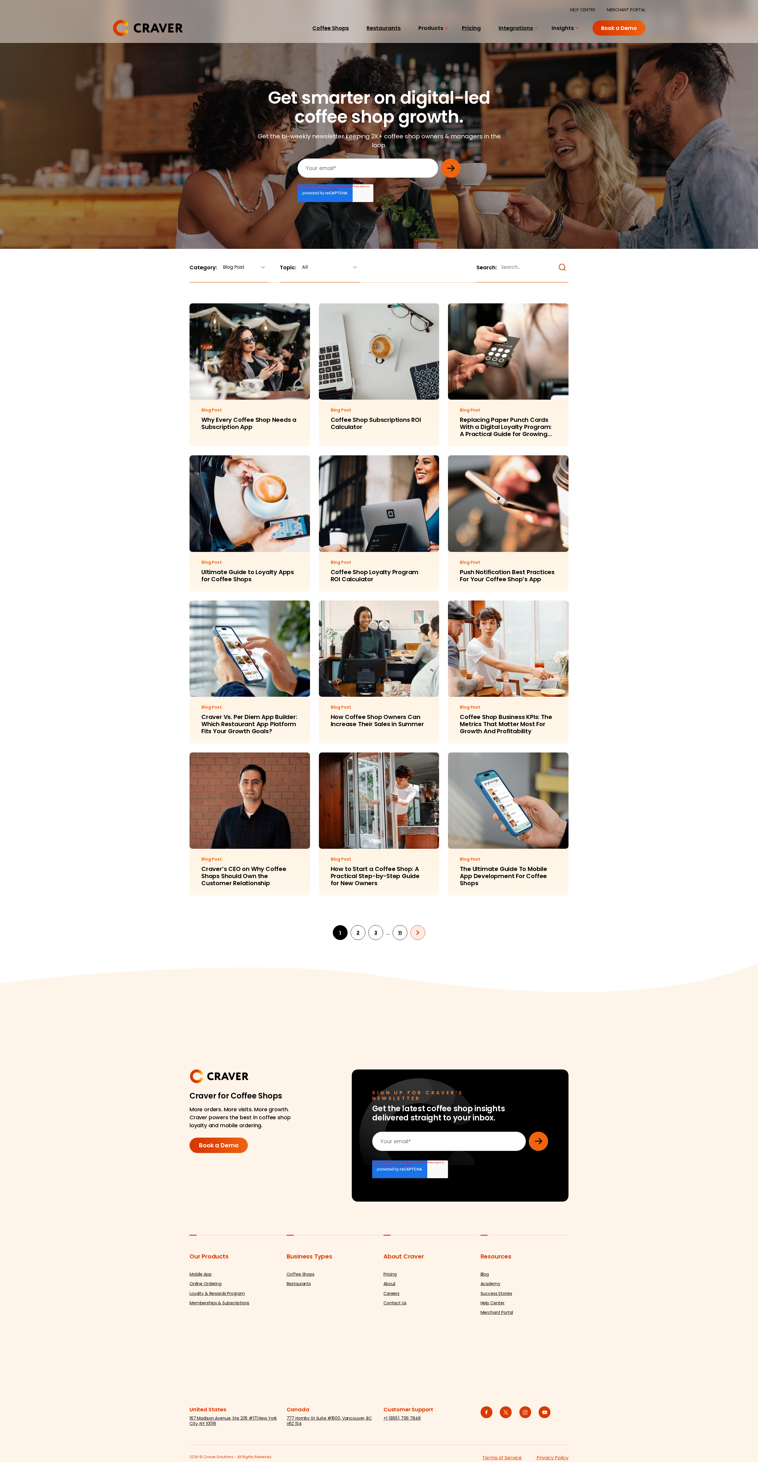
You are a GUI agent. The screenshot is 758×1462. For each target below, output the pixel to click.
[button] (562, 267)
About (389, 1284)
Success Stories (496, 1293)
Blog (485, 1274)
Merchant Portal (497, 1312)
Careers (391, 1293)
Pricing (471, 28)
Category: (203, 267)
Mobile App (201, 1274)
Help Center (493, 1303)
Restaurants (384, 28)
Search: (486, 267)
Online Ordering (205, 1284)
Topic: (288, 267)
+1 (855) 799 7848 (402, 1418)
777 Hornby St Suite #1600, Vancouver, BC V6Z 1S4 (329, 1420)
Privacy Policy (552, 1457)
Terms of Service (502, 1457)
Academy (490, 1284)
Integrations (516, 28)
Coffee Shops (330, 28)
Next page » (417, 932)
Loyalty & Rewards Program (217, 1293)
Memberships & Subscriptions (219, 1303)
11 (400, 932)
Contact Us (395, 1303)
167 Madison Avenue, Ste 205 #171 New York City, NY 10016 (233, 1420)
